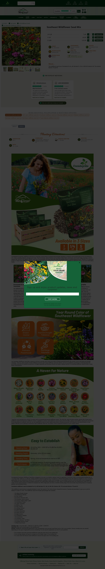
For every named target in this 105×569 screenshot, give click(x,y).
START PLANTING (52, 299)
